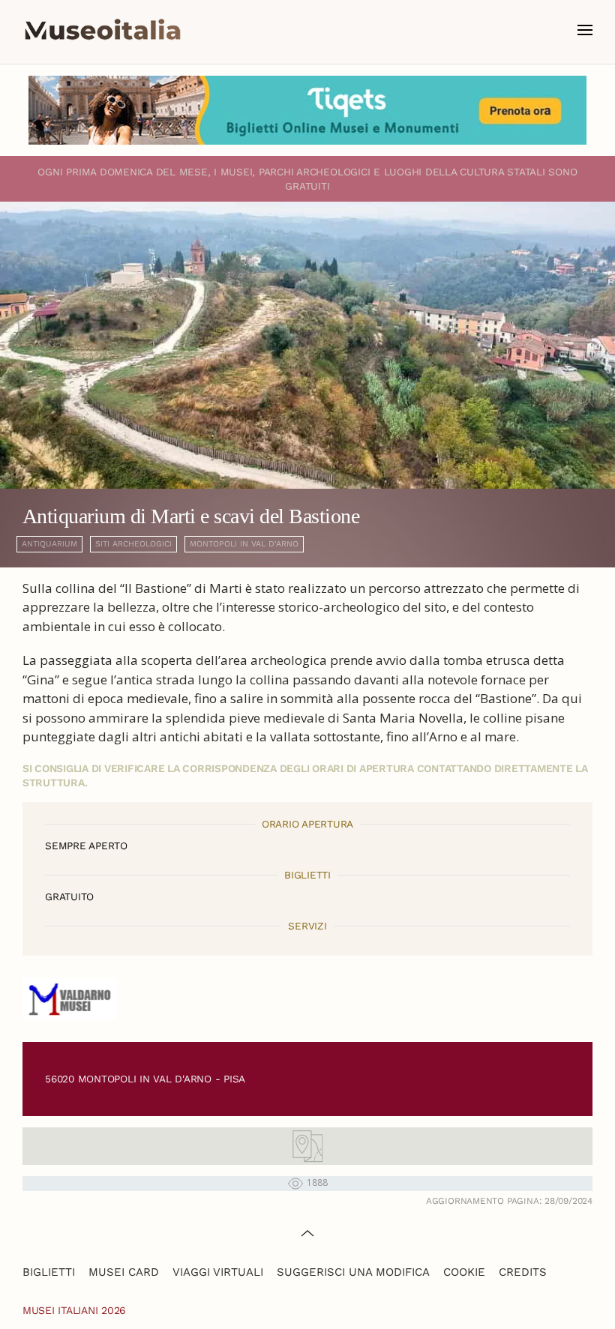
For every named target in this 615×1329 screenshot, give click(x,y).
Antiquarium (49, 544)
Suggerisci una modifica (353, 1272)
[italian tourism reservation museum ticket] (307, 110)
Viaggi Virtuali (217, 1272)
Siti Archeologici (133, 544)
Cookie (464, 1272)
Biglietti (48, 1272)
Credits (523, 1272)
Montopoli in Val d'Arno (244, 544)
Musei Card (123, 1272)
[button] (585, 30)
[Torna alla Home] (102, 30)
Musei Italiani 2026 (74, 1310)
